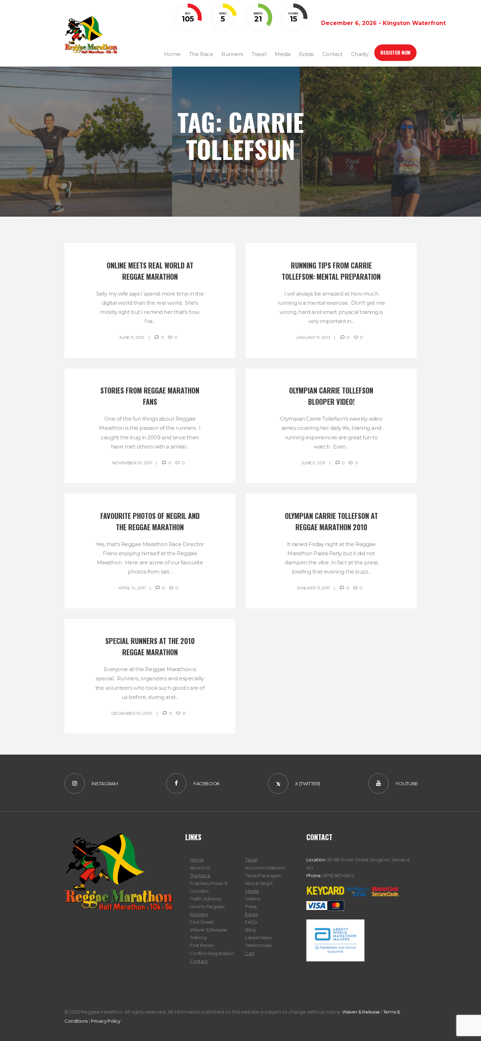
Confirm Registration (212, 953)
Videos (252, 898)
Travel (251, 859)
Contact (198, 961)
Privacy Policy (105, 1021)
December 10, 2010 (131, 713)
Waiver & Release (208, 929)
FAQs (251, 922)
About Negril (258, 883)
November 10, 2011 (132, 462)
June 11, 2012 (131, 337)
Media (252, 891)
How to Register (207, 906)
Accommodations (265, 867)
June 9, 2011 (313, 462)
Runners (198, 914)
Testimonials (258, 945)
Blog (250, 929)
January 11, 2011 (312, 587)
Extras (251, 914)
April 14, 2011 (131, 587)
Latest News (258, 937)
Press (251, 906)
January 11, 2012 (313, 337)
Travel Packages (262, 875)
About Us (200, 867)
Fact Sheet (202, 922)
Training (198, 937)
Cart (249, 953)
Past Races (201, 945)
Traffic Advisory (205, 898)
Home (212, 170)
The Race (200, 875)
